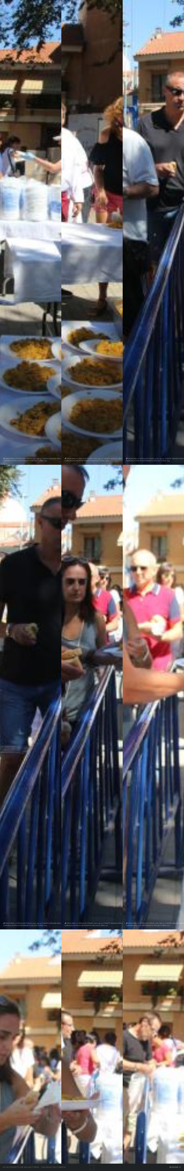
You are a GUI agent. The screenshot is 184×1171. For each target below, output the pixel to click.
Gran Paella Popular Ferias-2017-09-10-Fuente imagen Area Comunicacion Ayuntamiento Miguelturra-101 (94, 924)
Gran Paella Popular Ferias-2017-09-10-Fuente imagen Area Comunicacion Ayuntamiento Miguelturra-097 (32, 460)
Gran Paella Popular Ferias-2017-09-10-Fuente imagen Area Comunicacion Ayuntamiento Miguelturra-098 (94, 460)
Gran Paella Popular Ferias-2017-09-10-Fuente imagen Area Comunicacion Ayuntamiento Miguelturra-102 (155, 924)
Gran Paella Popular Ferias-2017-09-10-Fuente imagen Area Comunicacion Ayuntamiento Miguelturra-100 (32, 924)
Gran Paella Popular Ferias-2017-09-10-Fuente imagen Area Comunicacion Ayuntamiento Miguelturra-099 (155, 460)
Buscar (174, 1167)
